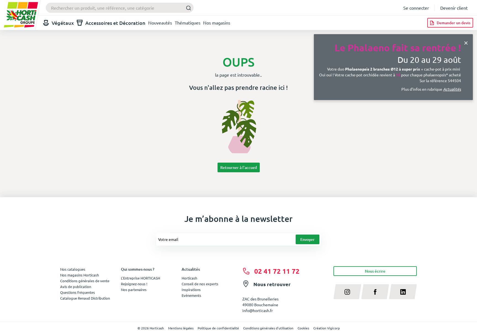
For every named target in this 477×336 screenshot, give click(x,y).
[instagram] (347, 291)
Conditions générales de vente (84, 280)
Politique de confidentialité (218, 328)
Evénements (191, 295)
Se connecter (416, 7)
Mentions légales (181, 328)
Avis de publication (75, 286)
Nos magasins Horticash (79, 275)
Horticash (189, 278)
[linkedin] (403, 291)
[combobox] (120, 8)
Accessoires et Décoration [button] (115, 23)
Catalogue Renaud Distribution (85, 298)
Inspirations (191, 289)
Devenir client (454, 7)
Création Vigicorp (326, 328)
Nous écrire (375, 271)
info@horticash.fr (257, 310)
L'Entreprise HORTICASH (140, 278)
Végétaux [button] (63, 23)
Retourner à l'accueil (238, 167)
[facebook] (375, 291)
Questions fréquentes (77, 292)
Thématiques (187, 22)
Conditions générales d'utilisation (268, 328)
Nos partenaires (134, 289)
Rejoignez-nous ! (134, 283)
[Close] (466, 42)
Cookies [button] (303, 328)
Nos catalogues (72, 269)
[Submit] (187, 8)
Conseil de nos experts (200, 283)
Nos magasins (216, 22)
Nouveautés (160, 22)
